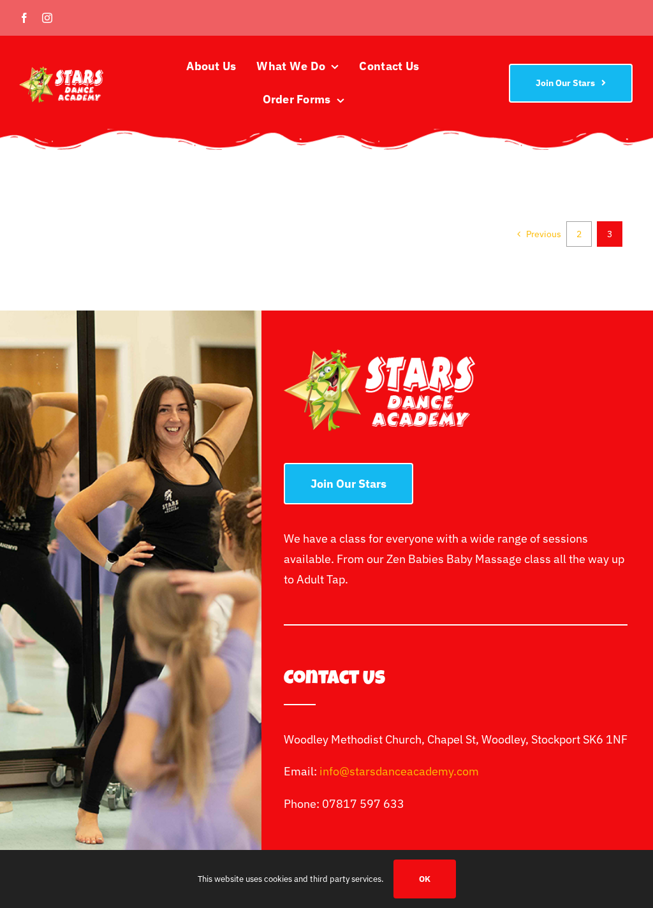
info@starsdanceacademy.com (399, 771)
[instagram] (47, 18)
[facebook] (24, 18)
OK (424, 879)
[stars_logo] (61, 71)
